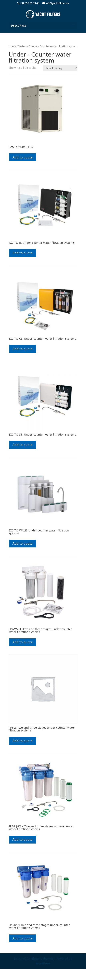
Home (12, 46)
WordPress (43, 963)
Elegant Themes (42, 958)
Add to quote (22, 157)
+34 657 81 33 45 (29, 3)
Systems (23, 46)
